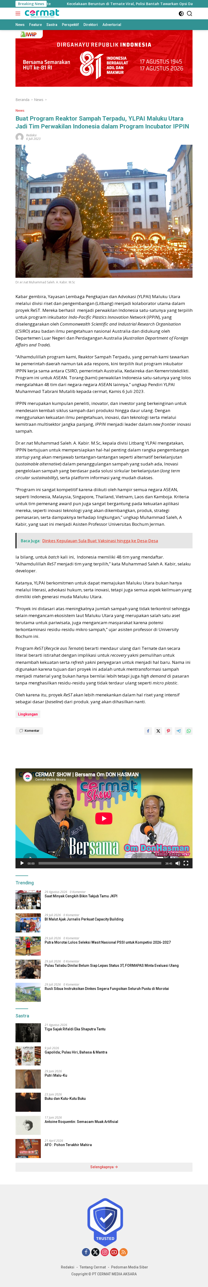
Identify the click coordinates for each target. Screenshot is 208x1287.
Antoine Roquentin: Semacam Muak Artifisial (81, 1122)
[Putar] (22, 863)
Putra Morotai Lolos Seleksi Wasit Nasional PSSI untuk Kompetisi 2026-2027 (108, 942)
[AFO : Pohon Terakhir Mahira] (28, 1148)
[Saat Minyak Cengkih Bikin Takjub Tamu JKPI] (28, 899)
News (19, 110)
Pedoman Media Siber (129, 1267)
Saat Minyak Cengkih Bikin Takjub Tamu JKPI (81, 896)
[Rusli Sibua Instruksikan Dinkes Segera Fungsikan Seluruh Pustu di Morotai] (28, 992)
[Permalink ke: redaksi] (19, 136)
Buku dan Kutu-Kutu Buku (65, 1098)
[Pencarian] (190, 13)
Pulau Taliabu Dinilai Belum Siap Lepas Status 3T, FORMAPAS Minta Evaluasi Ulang (112, 965)
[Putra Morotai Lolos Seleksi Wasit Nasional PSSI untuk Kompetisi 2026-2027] (28, 946)
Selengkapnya (102, 1167)
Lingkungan (28, 714)
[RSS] (123, 1252)
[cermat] (41, 13)
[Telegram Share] (178, 731)
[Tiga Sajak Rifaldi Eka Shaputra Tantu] (28, 1032)
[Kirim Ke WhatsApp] (189, 731)
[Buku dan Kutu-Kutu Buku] (28, 1102)
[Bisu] (177, 863)
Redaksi (67, 1267)
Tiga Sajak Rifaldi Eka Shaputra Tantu (75, 1029)
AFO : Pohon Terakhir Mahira (68, 1145)
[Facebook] (86, 1252)
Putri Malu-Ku (56, 1075)
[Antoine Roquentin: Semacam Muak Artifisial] (28, 1125)
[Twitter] (95, 1252)
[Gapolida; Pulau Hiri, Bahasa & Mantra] (28, 1055)
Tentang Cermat (93, 1267)
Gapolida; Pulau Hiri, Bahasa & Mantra (76, 1052)
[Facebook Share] (148, 731)
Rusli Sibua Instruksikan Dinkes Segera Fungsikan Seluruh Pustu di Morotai (107, 989)
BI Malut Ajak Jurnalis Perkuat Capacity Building (84, 919)
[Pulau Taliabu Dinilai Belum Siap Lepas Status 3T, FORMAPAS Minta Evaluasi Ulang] (28, 969)
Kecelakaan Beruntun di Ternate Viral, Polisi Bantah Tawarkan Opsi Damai (105, 4)
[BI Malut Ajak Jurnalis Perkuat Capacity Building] (28, 922)
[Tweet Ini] (158, 731)
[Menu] (18, 13)
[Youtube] (114, 1252)
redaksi (31, 135)
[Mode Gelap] (181, 13)
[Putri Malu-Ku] (28, 1079)
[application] (104, 818)
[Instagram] (105, 1252)
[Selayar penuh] (185, 863)
